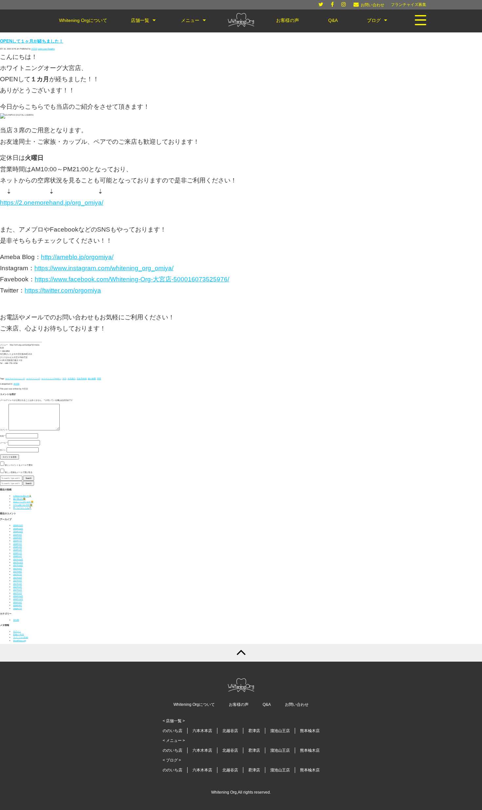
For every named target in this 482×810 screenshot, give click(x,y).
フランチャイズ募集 (408, 4)
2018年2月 (17, 553)
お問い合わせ (297, 704)
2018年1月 (17, 556)
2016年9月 (17, 602)
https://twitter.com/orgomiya (63, 290)
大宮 (64, 378)
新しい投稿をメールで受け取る (18, 472)
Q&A (267, 704)
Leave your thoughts (46, 48)
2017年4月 (17, 584)
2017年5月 (17, 580)
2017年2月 (17, 590)
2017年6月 (17, 577)
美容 (99, 378)
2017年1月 (17, 593)
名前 (2, 436)
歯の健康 (92, 378)
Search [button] (28, 478)
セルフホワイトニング (15, 378)
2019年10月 (18, 531)
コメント (4, 429)
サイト (3, 450)
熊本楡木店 (310, 730)
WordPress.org (19, 640)
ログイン (17, 631)
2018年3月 (17, 550)
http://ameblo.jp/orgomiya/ (77, 257)
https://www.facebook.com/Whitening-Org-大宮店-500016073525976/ (132, 279)
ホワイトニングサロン (51, 378)
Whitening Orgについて (194, 704)
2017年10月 (18, 565)
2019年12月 (18, 525)
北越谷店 (230, 730)
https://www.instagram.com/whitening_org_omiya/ (103, 268)
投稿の (18, 634)
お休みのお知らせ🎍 (22, 496)
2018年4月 (17, 547)
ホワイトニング (33, 378)
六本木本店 (202, 730)
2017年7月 (17, 574)
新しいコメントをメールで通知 (18, 465)
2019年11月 (18, 528)
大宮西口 (71, 378)
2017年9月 (17, 568)
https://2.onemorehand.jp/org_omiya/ (51, 202)
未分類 (16, 384)
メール (3, 443)
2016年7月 (17, 608)
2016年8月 (17, 605)
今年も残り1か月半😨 (22, 505)
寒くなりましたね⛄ (22, 508)
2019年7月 (17, 540)
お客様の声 (239, 704)
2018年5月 (17, 544)
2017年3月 (17, 587)
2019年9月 (17, 535)
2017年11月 (18, 562)
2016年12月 (18, 596)
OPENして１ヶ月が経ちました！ (31, 41)
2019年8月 (17, 538)
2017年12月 (18, 559)
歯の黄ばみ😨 (19, 499)
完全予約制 (82, 378)
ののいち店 (172, 730)
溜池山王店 (280, 730)
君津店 (254, 730)
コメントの (20, 637)
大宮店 (34, 48)
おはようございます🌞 (23, 501)
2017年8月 (17, 571)
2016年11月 (18, 599)
